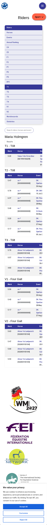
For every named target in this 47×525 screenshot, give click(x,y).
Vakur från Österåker (26, 156)
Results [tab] (10, 142)
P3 (8, 77)
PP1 (8, 82)
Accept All (24, 507)
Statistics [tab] (10, 122)
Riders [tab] (9, 28)
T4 (8, 102)
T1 (8, 87)
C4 (8, 47)
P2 (8, 72)
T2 (8, 92)
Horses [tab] (10, 32)
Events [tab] (9, 37)
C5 (8, 52)
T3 (8, 97)
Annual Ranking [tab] (13, 42)
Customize (23, 513)
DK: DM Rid (40, 191)
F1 (8, 57)
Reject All (23, 520)
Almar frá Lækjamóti (26, 250)
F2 (8, 62)
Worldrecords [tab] (12, 117)
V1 (8, 107)
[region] (23, 504)
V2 (8, 112)
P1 (8, 67)
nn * (19, 180)
